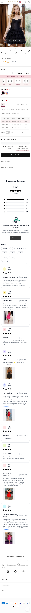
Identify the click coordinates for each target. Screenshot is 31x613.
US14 (3, 109)
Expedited (25, 143)
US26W (8, 113)
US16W (13, 109)
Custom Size (15, 113)
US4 (8, 104)
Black (2, 93)
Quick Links (4, 579)
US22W (28, 109)
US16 (8, 109)
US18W (18, 109)
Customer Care (5, 585)
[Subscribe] (27, 560)
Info (3, 590)
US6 (13, 104)
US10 (22, 104)
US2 (3, 104)
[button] (2, 2)
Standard (15, 143)
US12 (27, 104)
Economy (6, 143)
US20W (23, 109)
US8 (18, 104)
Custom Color (6, 93)
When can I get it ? (8, 139)
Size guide (24, 132)
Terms (3, 595)
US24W (3, 113)
